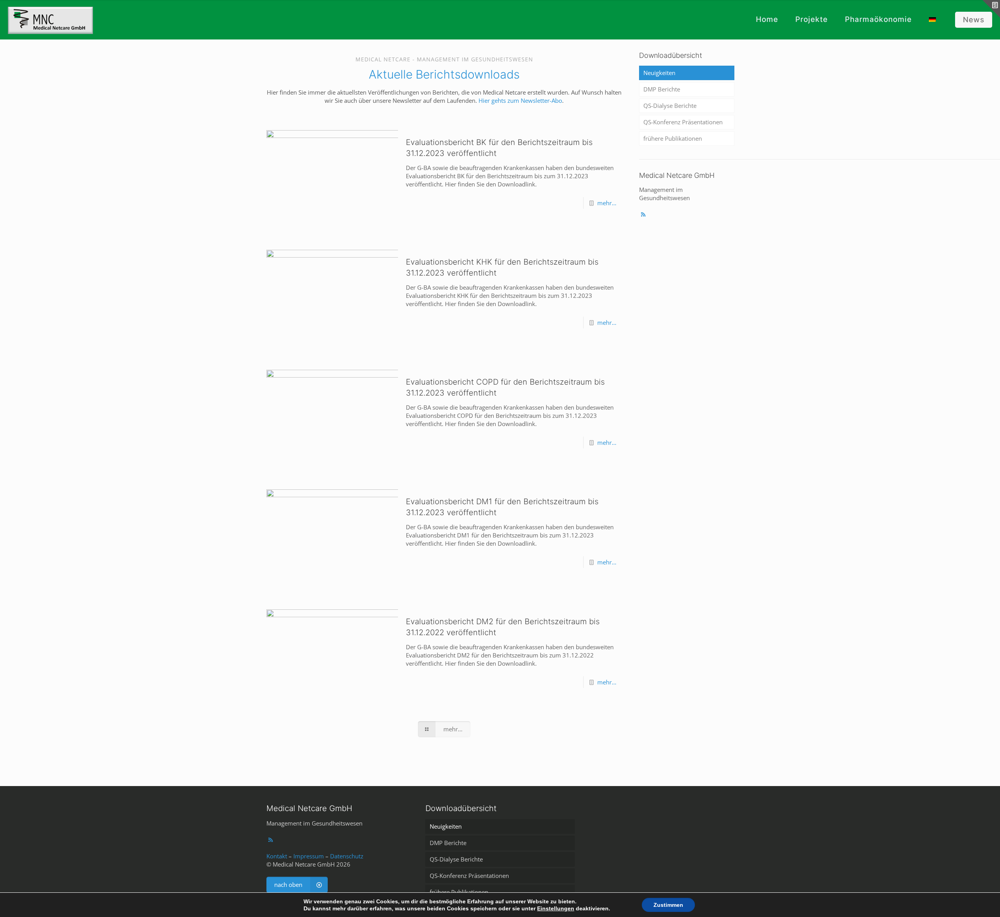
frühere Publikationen (672, 138)
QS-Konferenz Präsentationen (683, 122)
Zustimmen (668, 905)
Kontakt (276, 856)
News (973, 19)
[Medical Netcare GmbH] (50, 19)
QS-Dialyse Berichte (669, 105)
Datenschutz (346, 856)
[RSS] (643, 214)
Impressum (308, 856)
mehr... (606, 203)
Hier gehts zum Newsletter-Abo (520, 100)
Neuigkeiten (659, 73)
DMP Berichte (661, 89)
